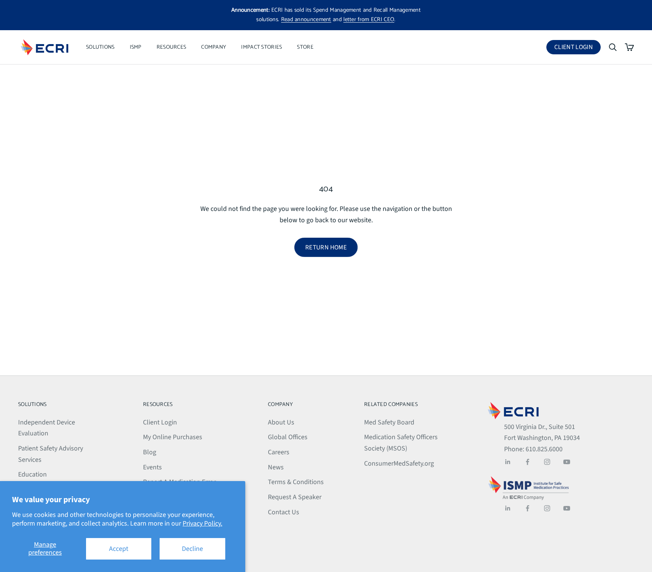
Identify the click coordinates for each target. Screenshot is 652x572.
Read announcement (306, 19)
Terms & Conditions (296, 482)
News (276, 467)
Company (213, 47)
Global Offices (288, 437)
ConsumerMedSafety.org (399, 463)
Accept (118, 549)
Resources (171, 47)
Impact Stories (261, 47)
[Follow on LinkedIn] (508, 462)
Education (32, 474)
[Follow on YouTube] (566, 462)
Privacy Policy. (202, 523)
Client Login (577, 48)
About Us (281, 422)
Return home (326, 247)
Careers (278, 452)
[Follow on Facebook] (527, 462)
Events (152, 467)
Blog (149, 452)
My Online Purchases (172, 437)
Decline (192, 549)
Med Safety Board (389, 422)
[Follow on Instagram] (547, 462)
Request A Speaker (294, 497)
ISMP (135, 47)
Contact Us (283, 512)
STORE (305, 47)
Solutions (100, 47)
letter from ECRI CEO (368, 19)
